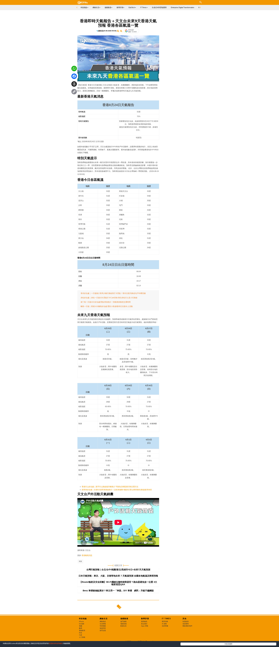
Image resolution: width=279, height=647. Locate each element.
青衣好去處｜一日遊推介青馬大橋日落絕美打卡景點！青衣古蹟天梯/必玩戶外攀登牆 (113, 293)
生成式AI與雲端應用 (159, 7)
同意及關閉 (228, 644)
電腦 (80, 626)
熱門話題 (103, 630)
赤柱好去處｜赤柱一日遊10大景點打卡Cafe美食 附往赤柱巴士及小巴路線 (109, 298)
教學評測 (145, 618)
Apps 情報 (144, 626)
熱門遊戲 (123, 621)
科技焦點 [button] (84, 7)
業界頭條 (165, 621)
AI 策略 (164, 624)
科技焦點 (83, 618)
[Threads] (74, 84)
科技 (80, 561)
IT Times (166, 618)
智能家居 (82, 630)
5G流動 (81, 624)
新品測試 (144, 624)
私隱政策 (186, 621)
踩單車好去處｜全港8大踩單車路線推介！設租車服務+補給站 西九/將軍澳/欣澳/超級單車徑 (117, 490)
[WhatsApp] (74, 69)
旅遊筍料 (103, 628)
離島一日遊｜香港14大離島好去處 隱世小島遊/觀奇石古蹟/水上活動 (107, 306)
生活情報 (103, 624)
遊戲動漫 (124, 618)
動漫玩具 (123, 626)
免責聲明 (186, 624)
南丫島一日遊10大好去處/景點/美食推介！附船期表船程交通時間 (106, 302)
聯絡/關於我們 (187, 626)
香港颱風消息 (87, 555)
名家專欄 (165, 626)
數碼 (80, 628)
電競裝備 (123, 624)
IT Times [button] (143, 7)
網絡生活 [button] (96, 7)
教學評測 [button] (120, 7)
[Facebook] (74, 77)
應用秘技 (144, 621)
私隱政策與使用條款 (56, 643)
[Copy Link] (74, 92)
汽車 (80, 635)
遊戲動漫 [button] (108, 7)
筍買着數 (103, 626)
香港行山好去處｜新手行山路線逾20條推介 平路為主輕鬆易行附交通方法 (110, 487)
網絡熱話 (103, 621)
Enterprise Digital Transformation (182, 7)
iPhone (81, 621)
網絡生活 (104, 618)
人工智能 (82, 637)
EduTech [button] (132, 7)
